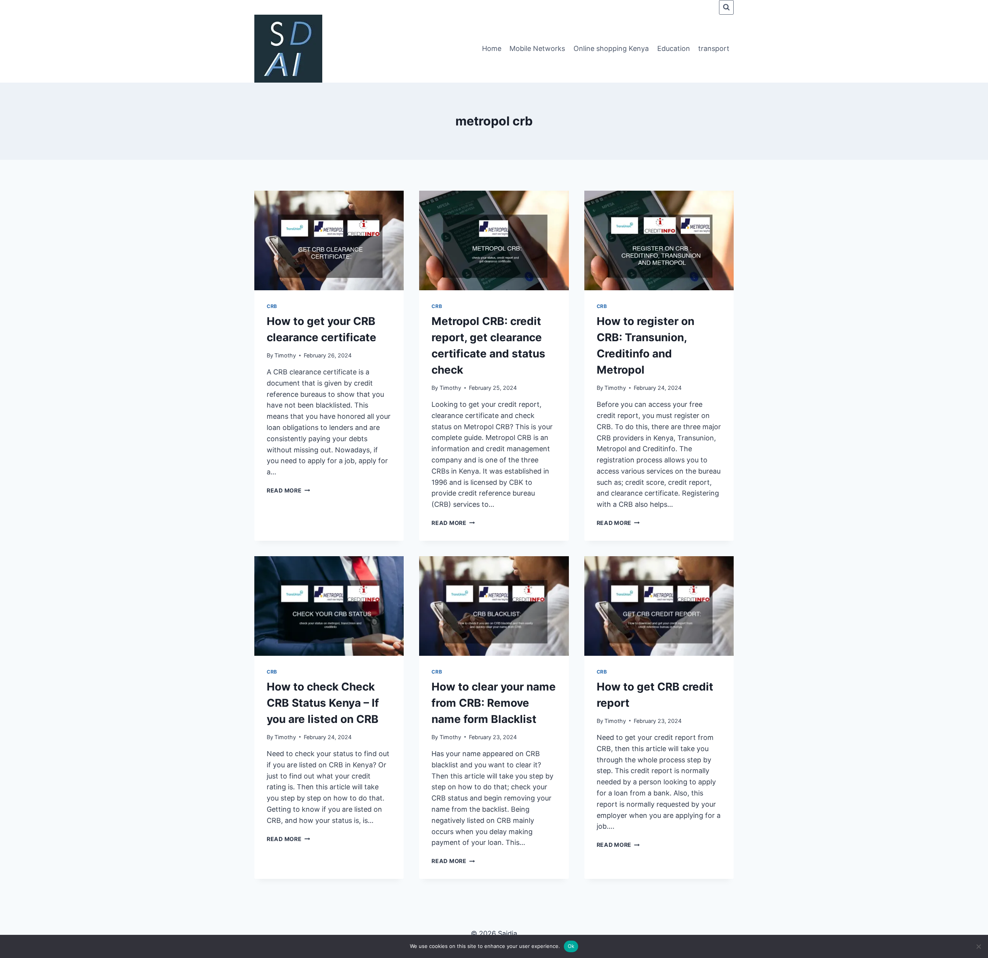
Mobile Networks (537, 48)
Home (491, 48)
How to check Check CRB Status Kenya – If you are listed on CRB (323, 703)
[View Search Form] (726, 7)
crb (272, 306)
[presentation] (329, 240)
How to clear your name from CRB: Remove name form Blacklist (493, 703)
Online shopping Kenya (611, 48)
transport (713, 48)
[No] (978, 946)
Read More (288, 490)
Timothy (285, 355)
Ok (571, 946)
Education (673, 48)
